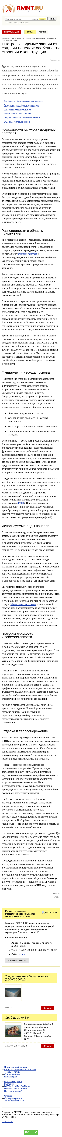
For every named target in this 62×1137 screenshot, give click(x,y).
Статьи (30, 32)
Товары (42, 32)
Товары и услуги (12, 1072)
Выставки (9, 1084)
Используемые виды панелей (17, 113)
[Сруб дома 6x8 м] (13, 1038)
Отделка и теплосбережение (17, 122)
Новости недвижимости (15, 1088)
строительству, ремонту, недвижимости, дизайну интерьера (30, 1114)
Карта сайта (7, 1121)
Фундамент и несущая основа (17, 109)
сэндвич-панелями (28, 253)
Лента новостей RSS (14, 1101)
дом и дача (39, 11)
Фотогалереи (10, 1076)
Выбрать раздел (11, 32)
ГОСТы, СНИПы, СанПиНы (17, 1086)
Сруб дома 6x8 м (17, 1017)
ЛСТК (20, 503)
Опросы (8, 1096)
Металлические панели (23, 604)
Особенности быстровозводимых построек (23, 101)
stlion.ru (22, 954)
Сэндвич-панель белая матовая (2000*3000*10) (27, 978)
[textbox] (26, 19)
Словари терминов (13, 1098)
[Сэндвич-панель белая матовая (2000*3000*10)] (13, 1000)
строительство (22, 11)
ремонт (30, 11)
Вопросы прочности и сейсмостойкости (22, 118)
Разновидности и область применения (21, 105)
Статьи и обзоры (12, 1074)
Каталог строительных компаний (20, 1069)
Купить (47, 1008)
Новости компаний (13, 1091)
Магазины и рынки (13, 1081)
